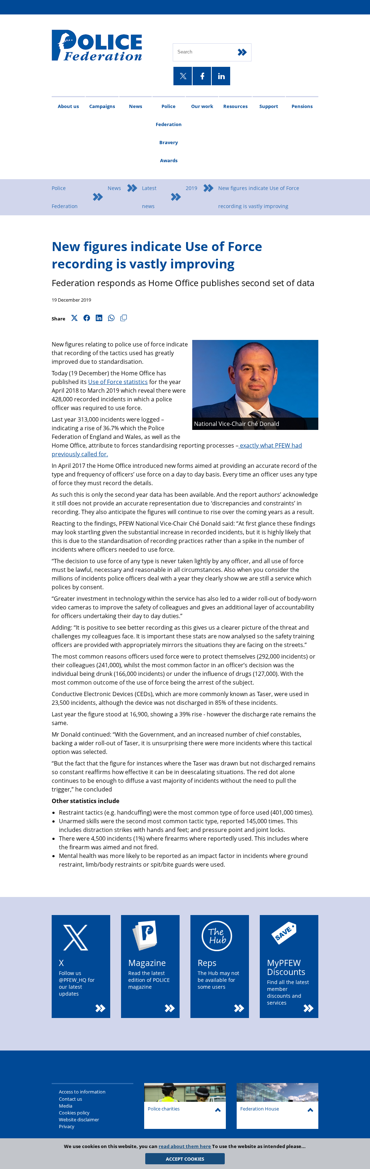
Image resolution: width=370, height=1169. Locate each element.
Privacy (66, 1126)
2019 (191, 188)
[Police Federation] (107, 46)
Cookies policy (74, 1112)
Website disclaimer (79, 1119)
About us (68, 106)
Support (268, 106)
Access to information (82, 1091)
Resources (235, 106)
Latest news (149, 197)
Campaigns (102, 106)
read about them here (185, 1146)
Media (65, 1106)
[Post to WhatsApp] (111, 319)
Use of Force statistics (118, 382)
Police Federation (65, 197)
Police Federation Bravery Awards (169, 133)
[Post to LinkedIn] (99, 319)
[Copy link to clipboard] (123, 319)
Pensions (302, 106)
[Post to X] (74, 319)
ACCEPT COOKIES (185, 1159)
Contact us (70, 1099)
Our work (202, 106)
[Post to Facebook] (86, 319)
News (135, 106)
